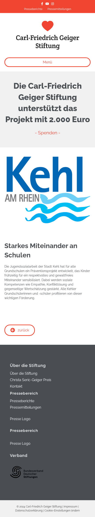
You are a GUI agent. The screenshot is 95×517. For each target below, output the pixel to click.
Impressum (70, 506)
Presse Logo (20, 419)
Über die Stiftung (23, 374)
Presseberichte (33, 9)
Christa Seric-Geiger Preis (30, 380)
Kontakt (16, 386)
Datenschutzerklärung (28, 510)
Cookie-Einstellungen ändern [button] (62, 510)
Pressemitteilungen (59, 9)
